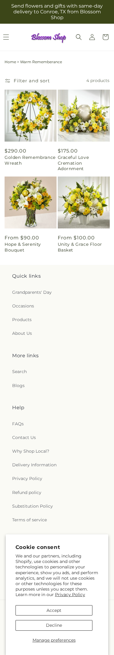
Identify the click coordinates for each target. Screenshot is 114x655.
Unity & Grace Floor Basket (80, 247)
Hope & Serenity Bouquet (23, 247)
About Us (22, 333)
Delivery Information (34, 465)
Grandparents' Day (32, 292)
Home (10, 62)
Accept (54, 610)
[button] (78, 37)
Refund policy (26, 492)
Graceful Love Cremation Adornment (73, 163)
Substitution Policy (32, 506)
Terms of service (29, 520)
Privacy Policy (70, 594)
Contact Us (24, 437)
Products (22, 319)
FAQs (18, 424)
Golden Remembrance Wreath (30, 160)
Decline (54, 625)
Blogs (18, 385)
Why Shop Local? (30, 451)
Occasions (23, 306)
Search (19, 371)
